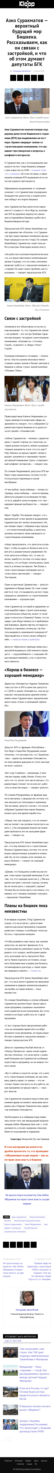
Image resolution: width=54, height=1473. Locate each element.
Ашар (29, 1464)
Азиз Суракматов (19, 1217)
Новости (8, 1460)
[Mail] (27, 1322)
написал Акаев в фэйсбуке (26, 639)
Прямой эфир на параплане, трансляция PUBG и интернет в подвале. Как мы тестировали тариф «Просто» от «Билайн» (39, 1271)
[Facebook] (13, 78)
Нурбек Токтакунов (12, 1228)
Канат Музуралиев (33, 1224)
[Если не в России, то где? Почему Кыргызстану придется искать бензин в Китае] (10, 1392)
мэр (46, 1224)
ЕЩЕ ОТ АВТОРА (13, 1341)
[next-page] (10, 1439)
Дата (36, 1460)
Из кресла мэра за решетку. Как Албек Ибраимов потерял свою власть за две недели (27, 1199)
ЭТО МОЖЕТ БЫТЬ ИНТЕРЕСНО (20, 1336)
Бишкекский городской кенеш (27, 1220)
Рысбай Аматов (30, 1228)
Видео (28, 1460)
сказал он (36, 970)
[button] (5, 4)
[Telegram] (34, 78)
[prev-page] (5, 1439)
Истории (19, 1460)
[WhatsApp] (41, 78)
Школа (44, 1460)
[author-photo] (27, 1305)
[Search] (50, 4)
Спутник (20, 1464)
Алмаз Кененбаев (37, 1217)
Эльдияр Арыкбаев (22, 71)
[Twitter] (20, 78)
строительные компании (15, 1231)
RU (36, 1464)
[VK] (27, 78)
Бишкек (7, 1220)
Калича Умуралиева (13, 1224)
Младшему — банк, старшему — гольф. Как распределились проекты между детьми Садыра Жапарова (34, 1373)
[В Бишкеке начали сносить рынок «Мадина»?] (10, 1410)
